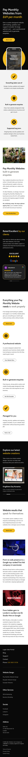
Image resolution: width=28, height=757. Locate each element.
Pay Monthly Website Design (10, 677)
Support (5, 656)
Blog (4, 653)
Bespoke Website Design (9, 679)
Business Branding (8, 697)
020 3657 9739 (13, 662)
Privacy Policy (6, 751)
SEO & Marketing (7, 694)
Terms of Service (7, 749)
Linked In (5, 711)
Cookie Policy (6, 753)
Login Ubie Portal (8, 649)
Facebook (5, 709)
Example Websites (8, 682)
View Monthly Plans (11, 213)
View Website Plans (9, 360)
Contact (5, 659)
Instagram (5, 714)
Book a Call (9, 39)
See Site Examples (9, 396)
